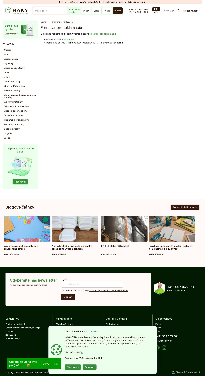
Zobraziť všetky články (185, 207)
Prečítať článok (11, 254)
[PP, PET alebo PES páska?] (124, 229)
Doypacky (8, 63)
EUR (156, 9)
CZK (156, 12)
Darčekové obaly (12, 81)
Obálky (7, 72)
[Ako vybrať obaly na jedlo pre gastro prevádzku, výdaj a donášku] (75, 229)
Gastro (7, 138)
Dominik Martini (193, 372)
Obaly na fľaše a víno (14, 86)
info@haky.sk (67, 39)
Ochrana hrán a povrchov (16, 106)
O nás (158, 327)
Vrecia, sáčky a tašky (14, 68)
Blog (157, 331)
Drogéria (8, 133)
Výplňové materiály (13, 102)
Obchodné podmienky (15, 324)
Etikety (7, 77)
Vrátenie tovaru (12, 338)
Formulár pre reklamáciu (103, 33)
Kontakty (159, 324)
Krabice (7, 50)
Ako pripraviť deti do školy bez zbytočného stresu (21, 247)
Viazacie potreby (12, 90)
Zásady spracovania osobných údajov (23, 327)
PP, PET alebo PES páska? (115, 246)
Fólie (6, 54)
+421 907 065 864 (138, 9)
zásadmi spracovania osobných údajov (108, 290)
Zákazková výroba (64, 324)
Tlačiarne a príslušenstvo (16, 120)
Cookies (9, 331)
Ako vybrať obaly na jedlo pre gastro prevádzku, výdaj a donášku (72, 247)
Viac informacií (11, 34)
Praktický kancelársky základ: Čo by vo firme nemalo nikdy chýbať (170, 247)
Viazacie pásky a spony (15, 111)
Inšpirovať (20, 181)
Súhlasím (89, 367)
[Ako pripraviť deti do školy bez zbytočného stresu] (27, 229)
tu (82, 352)
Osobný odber (112, 324)
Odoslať (68, 297)
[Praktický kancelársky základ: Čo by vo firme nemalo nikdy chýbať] (172, 229)
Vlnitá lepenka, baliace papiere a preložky (20, 96)
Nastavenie (73, 367)
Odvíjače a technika (13, 115)
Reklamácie (10, 335)
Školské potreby (12, 129)
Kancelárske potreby (14, 124)
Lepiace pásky (11, 59)
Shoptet (179, 372)
